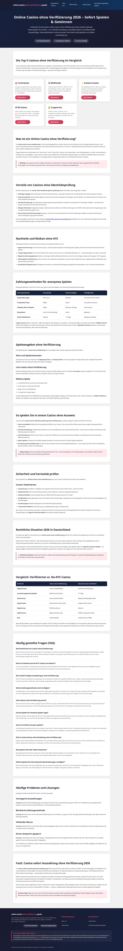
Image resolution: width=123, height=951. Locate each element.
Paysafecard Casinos (55, 4)
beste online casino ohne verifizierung (58, 219)
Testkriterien (73, 4)
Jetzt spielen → (23, 97)
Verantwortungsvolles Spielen (101, 4)
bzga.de (39, 937)
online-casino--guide (30, 5)
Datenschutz (87, 4)
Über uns (63, 4)
